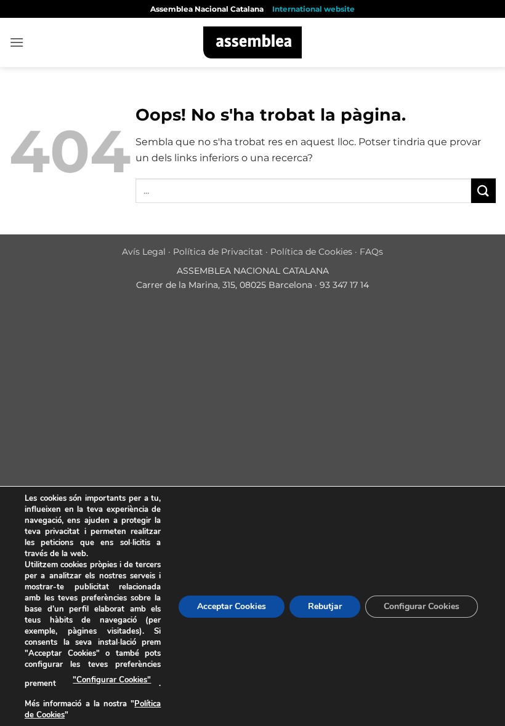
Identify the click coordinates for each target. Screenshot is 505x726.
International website (313, 9)
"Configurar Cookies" (112, 679)
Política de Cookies (311, 251)
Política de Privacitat (218, 251)
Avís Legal (144, 251)
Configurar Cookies (421, 606)
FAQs (371, 251)
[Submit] (483, 190)
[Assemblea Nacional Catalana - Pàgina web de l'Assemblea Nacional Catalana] (252, 42)
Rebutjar (325, 606)
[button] (16, 42)
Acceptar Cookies (231, 606)
